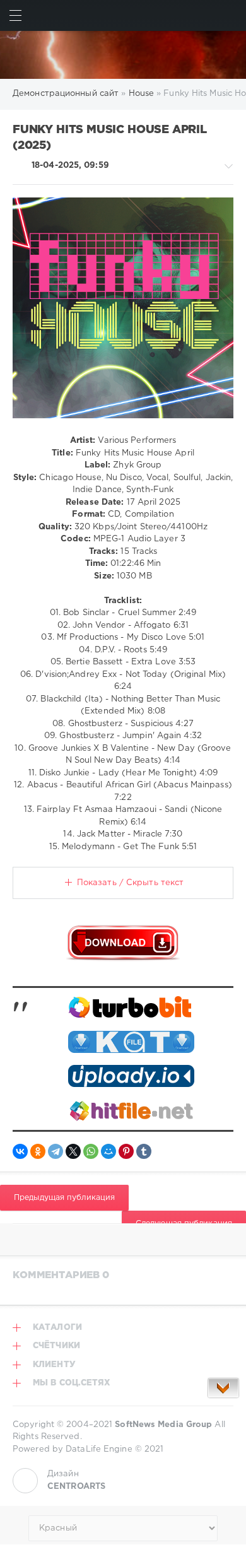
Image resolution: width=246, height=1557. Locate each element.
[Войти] (230, 15)
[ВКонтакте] (20, 1151)
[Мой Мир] (108, 1151)
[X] (73, 1151)
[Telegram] (55, 1151)
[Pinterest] (126, 1151)
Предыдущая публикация (64, 1197)
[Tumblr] (143, 1151)
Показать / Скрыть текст (130, 882)
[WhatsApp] (90, 1151)
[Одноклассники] (37, 1151)
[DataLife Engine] (123, 55)
